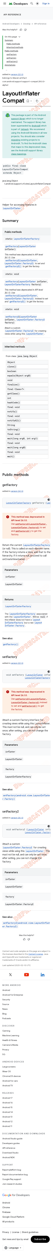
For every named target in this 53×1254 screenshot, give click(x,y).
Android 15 (7, 1107)
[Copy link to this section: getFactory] (20, 485)
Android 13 (7, 1116)
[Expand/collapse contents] (19, 37)
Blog (4, 1013)
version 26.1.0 (17, 818)
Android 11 (7, 1126)
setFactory (11, 281)
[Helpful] (21, 30)
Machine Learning (10, 1035)
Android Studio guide (12, 1138)
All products (8, 1221)
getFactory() (10, 644)
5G (3, 1054)
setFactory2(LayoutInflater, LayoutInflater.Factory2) (21, 262)
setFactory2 (12, 316)
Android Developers (10, 24)
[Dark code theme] (48, 499)
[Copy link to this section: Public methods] (32, 475)
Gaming (6, 1030)
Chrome (6, 1207)
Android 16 (7, 1102)
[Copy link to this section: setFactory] (20, 657)
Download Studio (10, 1152)
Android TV (7, 1085)
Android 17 (7, 1098)
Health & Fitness (9, 1040)
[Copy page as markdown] (37, 101)
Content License (35, 954)
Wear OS (6, 1071)
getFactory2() (13, 266)
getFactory (11, 246)
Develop (26, 24)
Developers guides (11, 1143)
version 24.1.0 (17, 491)
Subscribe (40, 1239)
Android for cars (10, 1081)
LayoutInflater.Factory (23, 624)
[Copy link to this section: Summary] (21, 221)
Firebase (6, 1212)
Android (6, 990)
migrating (15, 140)
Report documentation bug (15, 1174)
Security (6, 999)
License (15, 1232)
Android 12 (7, 1121)
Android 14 (7, 1112)
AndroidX (36, 125)
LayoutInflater (12, 208)
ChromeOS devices (11, 1076)
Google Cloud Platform (13, 1217)
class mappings (18, 154)
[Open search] (32, 3)
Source (5, 1004)
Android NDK (8, 1157)
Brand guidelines (30, 1232)
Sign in (45, 3)
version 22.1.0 (17, 74)
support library (18, 118)
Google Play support (11, 1179)
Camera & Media (10, 1045)
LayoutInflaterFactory (26, 238)
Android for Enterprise (12, 995)
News (5, 1009)
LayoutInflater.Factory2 (31, 319)
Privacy (5, 1049)
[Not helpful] (25, 30)
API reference (12, 14)
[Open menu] (5, 3)
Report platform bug (11, 1169)
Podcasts (6, 1018)
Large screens (8, 1066)
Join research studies (12, 1184)
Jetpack (25, 129)
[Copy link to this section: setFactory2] (21, 812)
